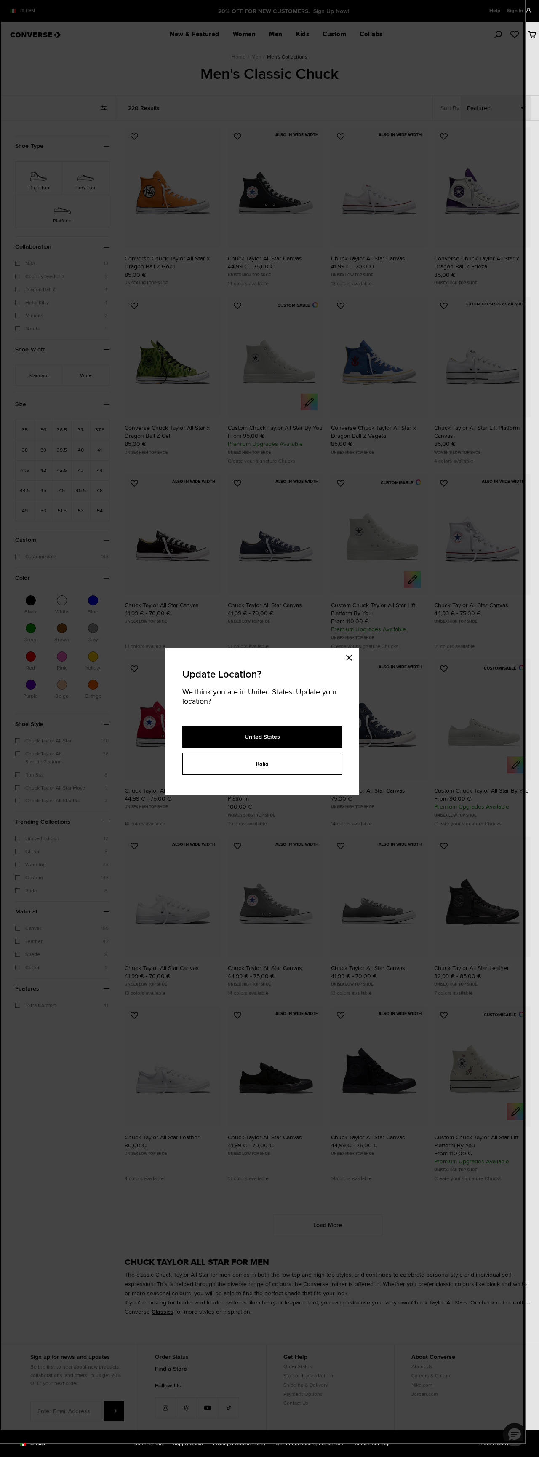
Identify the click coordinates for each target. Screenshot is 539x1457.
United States (262, 736)
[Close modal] (351, 656)
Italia (262, 763)
